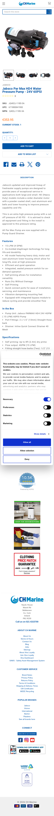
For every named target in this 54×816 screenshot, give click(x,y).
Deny (27, 459)
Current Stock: (11, 125)
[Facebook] (6, 164)
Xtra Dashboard (27, 658)
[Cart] (50, 3)
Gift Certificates (27, 689)
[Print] (22, 164)
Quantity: (7, 132)
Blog (27, 644)
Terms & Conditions (27, 683)
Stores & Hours (27, 639)
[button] (27, 154)
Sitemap (27, 650)
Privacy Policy (27, 678)
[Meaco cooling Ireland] (27, 512)
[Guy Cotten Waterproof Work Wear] (27, 538)
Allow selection (27, 451)
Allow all (27, 442)
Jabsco (27, 706)
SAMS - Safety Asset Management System (27, 661)
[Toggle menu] (3, 3)
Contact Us (27, 641)
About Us (27, 636)
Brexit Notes (27, 675)
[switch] (47, 407)
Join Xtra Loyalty (27, 655)
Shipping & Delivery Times (27, 686)
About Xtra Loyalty (27, 652)
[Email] (14, 164)
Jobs (27, 647)
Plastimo (27, 716)
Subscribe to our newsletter (27, 734)
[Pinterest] (38, 164)
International (27, 711)
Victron (27, 708)
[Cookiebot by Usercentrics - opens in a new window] (39, 354)
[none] (27, 42)
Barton (27, 714)
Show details (40, 434)
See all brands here (27, 719)
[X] (30, 164)
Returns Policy (27, 680)
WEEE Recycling (27, 691)
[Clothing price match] (27, 564)
